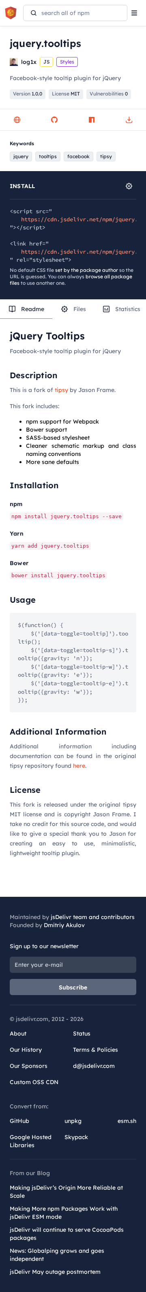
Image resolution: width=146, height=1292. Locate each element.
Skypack (76, 1137)
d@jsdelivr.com (94, 1066)
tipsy (61, 390)
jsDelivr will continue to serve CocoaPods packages (67, 1233)
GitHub (19, 1121)
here (79, 765)
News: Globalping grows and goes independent (57, 1254)
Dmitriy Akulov (64, 925)
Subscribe (73, 987)
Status (81, 1033)
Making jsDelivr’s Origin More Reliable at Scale (66, 1191)
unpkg (73, 1121)
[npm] (91, 119)
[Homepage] (17, 119)
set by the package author (86, 270)
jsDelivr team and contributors (93, 917)
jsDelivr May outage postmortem (55, 1271)
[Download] (129, 119)
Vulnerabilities (109, 94)
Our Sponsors (28, 1066)
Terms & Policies (95, 1049)
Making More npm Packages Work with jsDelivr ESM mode (64, 1212)
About (18, 1033)
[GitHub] (54, 119)
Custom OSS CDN (34, 1082)
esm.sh (127, 1121)
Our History (26, 1049)
